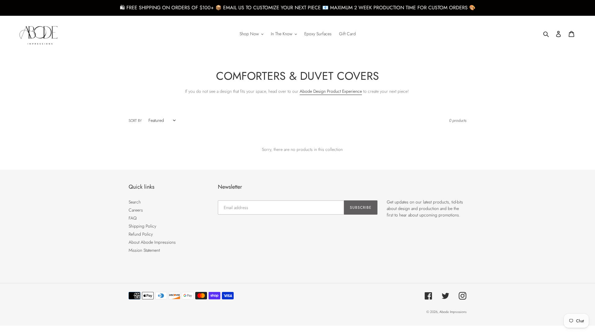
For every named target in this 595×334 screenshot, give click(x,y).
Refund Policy (141, 234)
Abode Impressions (452, 311)
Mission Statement (144, 250)
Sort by (135, 120)
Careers (136, 210)
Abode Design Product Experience (331, 91)
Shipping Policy (142, 226)
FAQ (133, 218)
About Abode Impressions (152, 242)
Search (135, 202)
